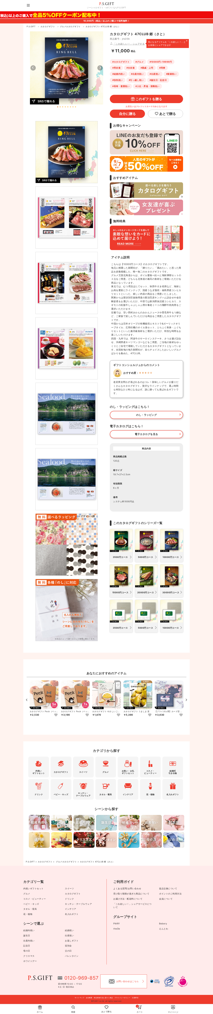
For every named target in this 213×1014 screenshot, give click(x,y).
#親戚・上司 (147, 67)
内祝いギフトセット (33, 888)
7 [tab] (73, 106)
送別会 (68, 945)
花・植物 (27, 914)
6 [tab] (70, 106)
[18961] (181, 715)
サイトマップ (79, 998)
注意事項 (135, 998)
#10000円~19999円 (161, 61)
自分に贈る (127, 114)
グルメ (26, 893)
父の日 (68, 950)
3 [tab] (62, 106)
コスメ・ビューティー (34, 898)
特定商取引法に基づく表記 (103, 998)
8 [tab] (75, 106)
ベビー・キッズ (31, 904)
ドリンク (69, 898)
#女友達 (130, 67)
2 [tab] (60, 106)
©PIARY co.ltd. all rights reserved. (106, 1001)
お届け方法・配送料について (128, 898)
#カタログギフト (120, 61)
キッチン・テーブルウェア (78, 904)
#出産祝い (155, 74)
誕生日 (26, 935)
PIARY (116, 923)
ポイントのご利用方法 (170, 893)
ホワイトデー (30, 961)
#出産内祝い (137, 74)
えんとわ (163, 928)
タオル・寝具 (30, 909)
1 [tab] (57, 106)
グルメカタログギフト (66, 861)
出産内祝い (29, 940)
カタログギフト (45, 861)
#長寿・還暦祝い (120, 86)
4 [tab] (65, 106)
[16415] (87, 715)
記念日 (26, 945)
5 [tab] (68, 106)
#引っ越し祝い (136, 80)
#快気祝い (117, 80)
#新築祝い (171, 74)
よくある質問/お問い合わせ (127, 888)
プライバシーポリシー (122, 998)
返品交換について (168, 888)
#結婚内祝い (118, 74)
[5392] (118, 715)
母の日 (26, 950)
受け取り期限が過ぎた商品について (131, 893)
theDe (116, 928)
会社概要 (89, 998)
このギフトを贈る (148, 99)
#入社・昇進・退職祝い (147, 86)
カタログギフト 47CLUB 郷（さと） (97, 861)
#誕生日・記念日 (158, 80)
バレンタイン (71, 956)
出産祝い (69, 935)
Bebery (163, 923)
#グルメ (139, 61)
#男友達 (116, 67)
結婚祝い (69, 930)
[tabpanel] (66, 67)
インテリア (70, 909)
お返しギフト (71, 940)
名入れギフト (71, 914)
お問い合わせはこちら (127, 981)
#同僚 (162, 67)
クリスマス (29, 956)
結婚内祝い (29, 930)
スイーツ (69, 888)
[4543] (149, 715)
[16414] (56, 715)
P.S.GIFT (30, 861)
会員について (166, 898)
